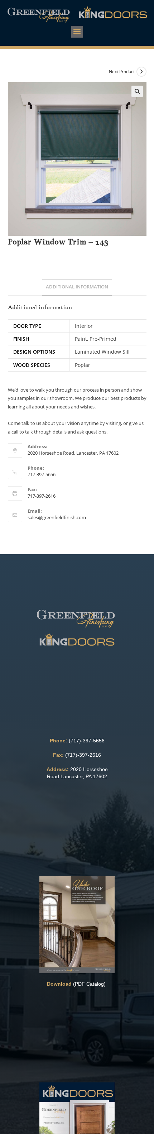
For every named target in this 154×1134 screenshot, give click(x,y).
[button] (77, 32)
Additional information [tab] (77, 287)
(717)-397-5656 (87, 740)
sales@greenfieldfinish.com (57, 517)
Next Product (122, 71)
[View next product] (141, 72)
